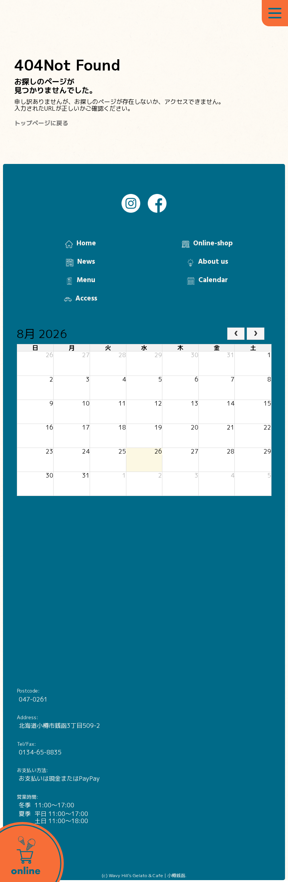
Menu (86, 280)
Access (86, 298)
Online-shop (213, 243)
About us (213, 261)
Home (86, 243)
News (86, 261)
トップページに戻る (41, 123)
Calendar (213, 280)
